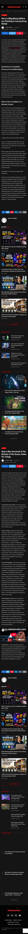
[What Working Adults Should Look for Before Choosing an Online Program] (14, 283)
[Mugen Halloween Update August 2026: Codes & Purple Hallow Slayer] (5, 824)
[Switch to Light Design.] (23, 6)
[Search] (26, 7)
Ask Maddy (4, 929)
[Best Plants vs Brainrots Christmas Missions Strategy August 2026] (14, 863)
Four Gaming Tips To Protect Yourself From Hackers (15, 853)
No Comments (6, 29)
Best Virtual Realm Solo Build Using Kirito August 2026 (18, 815)
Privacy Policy (17, 920)
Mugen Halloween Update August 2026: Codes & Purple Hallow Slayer (18, 824)
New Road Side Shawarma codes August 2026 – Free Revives (14, 894)
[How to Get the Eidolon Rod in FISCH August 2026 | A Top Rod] (14, 381)
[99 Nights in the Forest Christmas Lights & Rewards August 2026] (5, 355)
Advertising (8, 920)
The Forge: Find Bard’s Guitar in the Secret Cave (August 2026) (14, 412)
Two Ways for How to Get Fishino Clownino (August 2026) (14, 433)
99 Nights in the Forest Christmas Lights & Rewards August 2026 (17, 355)
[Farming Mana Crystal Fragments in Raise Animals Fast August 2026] (5, 797)
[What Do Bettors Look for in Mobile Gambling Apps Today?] (14, 238)
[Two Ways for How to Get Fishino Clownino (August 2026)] (14, 423)
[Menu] (2, 7)
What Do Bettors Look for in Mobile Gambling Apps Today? (13, 248)
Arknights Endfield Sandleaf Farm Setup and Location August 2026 (17, 806)
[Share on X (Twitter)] (12, 33)
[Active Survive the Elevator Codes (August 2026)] (5, 337)
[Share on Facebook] (5, 33)
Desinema (7, 928)
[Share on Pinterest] (19, 33)
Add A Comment (13, 324)
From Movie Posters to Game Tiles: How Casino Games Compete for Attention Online (13, 270)
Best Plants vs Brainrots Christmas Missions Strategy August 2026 (14, 873)
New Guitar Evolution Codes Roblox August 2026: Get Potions (17, 345)
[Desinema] (14, 7)
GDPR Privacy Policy (13, 922)
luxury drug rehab (15, 48)
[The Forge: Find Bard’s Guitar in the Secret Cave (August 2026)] (14, 402)
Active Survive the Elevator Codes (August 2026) (17, 336)
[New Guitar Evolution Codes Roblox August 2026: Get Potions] (5, 345)
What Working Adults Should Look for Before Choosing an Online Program (13, 293)
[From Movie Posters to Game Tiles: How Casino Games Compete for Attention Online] (14, 260)
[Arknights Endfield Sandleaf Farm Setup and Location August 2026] (5, 807)
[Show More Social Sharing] (25, 33)
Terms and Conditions (14, 924)
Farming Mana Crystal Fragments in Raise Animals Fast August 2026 (17, 797)
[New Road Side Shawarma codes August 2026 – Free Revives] (14, 884)
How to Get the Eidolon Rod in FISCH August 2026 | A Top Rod (15, 391)
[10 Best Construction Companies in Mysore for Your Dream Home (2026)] (14, 306)
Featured (4, 15)
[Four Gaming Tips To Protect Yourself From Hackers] (14, 843)
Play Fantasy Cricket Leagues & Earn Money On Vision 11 (18, 363)
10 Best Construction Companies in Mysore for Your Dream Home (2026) (13, 315)
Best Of (4, 448)
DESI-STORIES (9, 27)
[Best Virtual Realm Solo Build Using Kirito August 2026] (5, 816)
